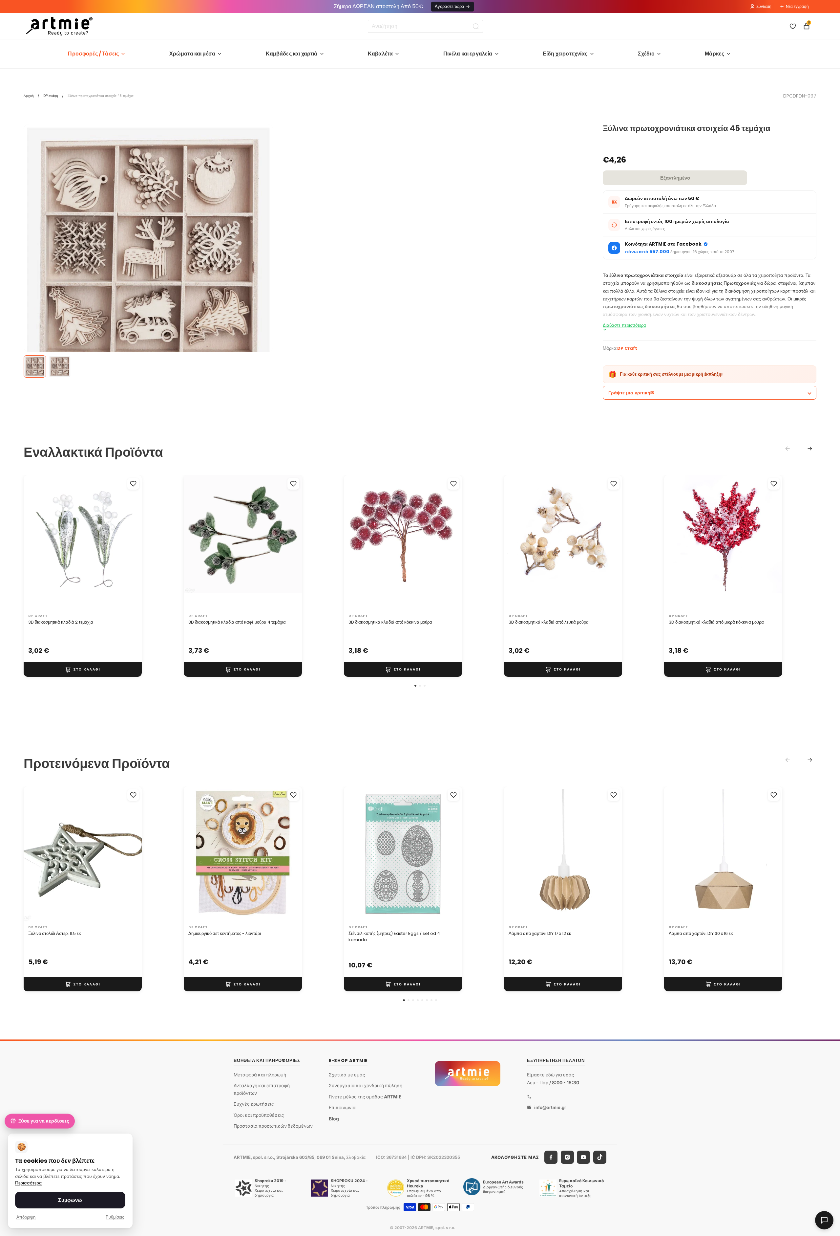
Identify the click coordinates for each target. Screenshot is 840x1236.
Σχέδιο (646, 53)
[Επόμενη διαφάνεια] (130, 543)
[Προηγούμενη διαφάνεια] (35, 543)
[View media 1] (35, 366)
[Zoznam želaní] (792, 26)
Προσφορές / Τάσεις (93, 53)
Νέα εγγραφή (797, 6)
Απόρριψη (25, 1217)
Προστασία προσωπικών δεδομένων (273, 1126)
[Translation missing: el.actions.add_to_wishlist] (133, 484)
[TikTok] (599, 1157)
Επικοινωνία (342, 1107)
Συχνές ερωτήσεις (254, 1104)
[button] (415, 686)
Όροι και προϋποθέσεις (259, 1115)
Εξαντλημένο (675, 178)
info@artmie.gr (550, 1107)
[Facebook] (550, 1157)
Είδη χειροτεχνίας (565, 53)
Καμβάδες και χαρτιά (292, 53)
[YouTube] (583, 1157)
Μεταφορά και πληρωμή (260, 1074)
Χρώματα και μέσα (192, 53)
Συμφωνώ (70, 1200)
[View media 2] (60, 366)
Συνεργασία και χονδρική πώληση (365, 1085)
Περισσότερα (28, 1183)
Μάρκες (714, 53)
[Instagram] (567, 1157)
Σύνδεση (763, 6)
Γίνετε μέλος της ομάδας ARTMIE (365, 1096)
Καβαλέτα (380, 53)
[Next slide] (810, 448)
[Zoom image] (148, 249)
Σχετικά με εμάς (347, 1074)
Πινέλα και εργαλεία (468, 53)
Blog (334, 1118)
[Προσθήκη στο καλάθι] (83, 669)
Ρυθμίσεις (115, 1217)
